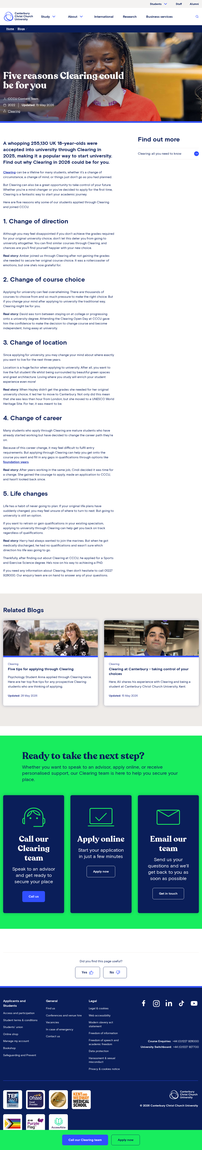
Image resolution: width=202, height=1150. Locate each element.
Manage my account (16, 1041)
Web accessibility (99, 1015)
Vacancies (52, 1022)
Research (130, 16)
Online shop (10, 1034)
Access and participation (19, 1013)
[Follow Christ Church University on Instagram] (156, 1007)
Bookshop (9, 1048)
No (112, 972)
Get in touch (168, 893)
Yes (84, 972)
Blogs (21, 29)
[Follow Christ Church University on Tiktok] (181, 1007)
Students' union (13, 1027)
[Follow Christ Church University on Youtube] (194, 1007)
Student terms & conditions (20, 1020)
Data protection (99, 1051)
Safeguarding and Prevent (19, 1055)
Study (45, 16)
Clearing (14, 111)
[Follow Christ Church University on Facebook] (143, 1007)
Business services (159, 16)
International (103, 16)
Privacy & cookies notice (104, 1069)
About (72, 16)
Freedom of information (103, 1033)
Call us (34, 896)
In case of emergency (59, 1029)
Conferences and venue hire (64, 1015)
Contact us (53, 1036)
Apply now (101, 871)
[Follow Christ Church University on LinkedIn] (169, 1007)
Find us (50, 1008)
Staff (179, 4)
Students (156, 4)
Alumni (194, 4)
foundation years (16, 462)
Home (10, 29)
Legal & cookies (98, 1008)
